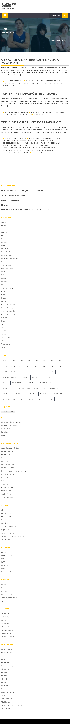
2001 (5, 361)
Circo (44, 81)
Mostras (4, 281)
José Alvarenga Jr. (25, 145)
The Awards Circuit (7, 627)
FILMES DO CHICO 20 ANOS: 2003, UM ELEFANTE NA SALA (22, 191)
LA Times (4, 591)
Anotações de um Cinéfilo (10, 448)
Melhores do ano (18, 383)
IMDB (3, 562)
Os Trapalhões (46, 83)
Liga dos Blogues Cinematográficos (13, 471)
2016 (60, 366)
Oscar (3, 291)
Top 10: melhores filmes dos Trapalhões (31, 122)
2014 (44, 366)
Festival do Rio (6, 255)
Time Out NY (5, 708)
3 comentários (9, 86)
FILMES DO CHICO (9, 5)
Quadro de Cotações (8, 304)
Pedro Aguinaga (46, 148)
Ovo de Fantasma (7, 487)
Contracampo (6, 516)
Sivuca (10, 152)
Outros (3, 295)
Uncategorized (22, 112)
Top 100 (40, 399)
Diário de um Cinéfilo (8, 464)
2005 (37, 361)
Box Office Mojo (6, 555)
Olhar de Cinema (7, 288)
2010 (13, 366)
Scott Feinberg (6, 623)
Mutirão (4, 285)
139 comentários (37, 152)
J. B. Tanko (13, 145)
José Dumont (38, 145)
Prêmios (4, 301)
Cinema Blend (6, 662)
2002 (13, 361)
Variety (3, 601)
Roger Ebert (5, 530)
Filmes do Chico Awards (9, 258)
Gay (57, 377)
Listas (18, 138)
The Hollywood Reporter (9, 598)
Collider (4, 682)
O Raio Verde (5, 484)
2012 (29, 366)
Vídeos (3, 347)
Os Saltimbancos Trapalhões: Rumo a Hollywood (30, 61)
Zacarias (28, 114)
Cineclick (4, 659)
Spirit (3, 327)
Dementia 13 (5, 461)
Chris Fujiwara (6, 513)
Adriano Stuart (49, 138)
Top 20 (30, 399)
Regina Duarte (14, 150)
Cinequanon (5, 669)
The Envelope (6, 633)
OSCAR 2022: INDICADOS (10, 200)
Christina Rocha (44, 141)
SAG (2, 324)
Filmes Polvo (5, 685)
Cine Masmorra (6, 656)
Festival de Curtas (7, 252)
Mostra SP (4, 278)
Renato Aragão (59, 83)
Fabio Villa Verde (47, 143)
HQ (64, 377)
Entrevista (4, 249)
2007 (52, 361)
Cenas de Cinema (7, 653)
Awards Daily (5, 614)
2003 (21, 361)
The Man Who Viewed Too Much (12, 536)
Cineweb (4, 679)
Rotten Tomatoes (7, 572)
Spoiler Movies (6, 494)
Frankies (4, 262)
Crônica (4, 232)
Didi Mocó (37, 143)
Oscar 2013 (32, 394)
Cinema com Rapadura (9, 666)
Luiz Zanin (5, 477)
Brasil (23, 372)
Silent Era (4, 695)
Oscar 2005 (54, 388)
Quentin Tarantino (59, 394)
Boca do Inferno (6, 649)
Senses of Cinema (7, 533)
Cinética (4, 672)
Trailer (3, 334)
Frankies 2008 (37, 377)
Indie (3, 272)
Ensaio (3, 245)
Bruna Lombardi (31, 141)
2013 (37, 366)
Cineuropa (4, 676)
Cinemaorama (6, 454)
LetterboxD (5, 432)
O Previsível (5, 481)
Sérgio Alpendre (6, 491)
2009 (5, 366)
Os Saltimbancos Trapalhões (29, 83)
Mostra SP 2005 (45, 383)
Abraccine (4, 510)
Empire (3, 588)
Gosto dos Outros (7, 268)
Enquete (4, 242)
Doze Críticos (5, 239)
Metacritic (4, 565)
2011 (21, 366)
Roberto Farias (39, 150)
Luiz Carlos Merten (7, 474)
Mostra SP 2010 (8, 388)
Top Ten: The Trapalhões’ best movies (29, 94)
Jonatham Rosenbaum (9, 526)
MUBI (3, 435)
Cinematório (5, 458)
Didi (31, 143)
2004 (29, 361)
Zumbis (50, 399)
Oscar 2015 (44, 394)
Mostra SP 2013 (39, 388)
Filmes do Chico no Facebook (11, 422)
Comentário (5, 229)
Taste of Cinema (7, 699)
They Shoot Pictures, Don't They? (12, 705)
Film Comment (6, 520)
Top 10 (23, 138)
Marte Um (4, 205)
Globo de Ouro (6, 265)
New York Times (6, 594)
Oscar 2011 (7, 394)
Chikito (3, 226)
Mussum (59, 112)
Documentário (34, 372)
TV (2, 341)
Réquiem (4, 318)
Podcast (4, 298)
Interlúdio (4, 523)
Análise (3, 222)
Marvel (5, 383)
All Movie (4, 552)
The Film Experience (8, 637)
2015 (52, 366)
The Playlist (5, 702)
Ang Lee (14, 372)
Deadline (4, 585)
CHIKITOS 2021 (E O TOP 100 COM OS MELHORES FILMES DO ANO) (25, 210)
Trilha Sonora (6, 337)
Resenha (19, 81)
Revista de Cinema (7, 692)
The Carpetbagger (7, 630)
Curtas (3, 235)
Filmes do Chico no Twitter (10, 425)
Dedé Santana (52, 81)
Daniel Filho (13, 143)
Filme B (4, 559)
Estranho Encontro (7, 468)
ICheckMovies (6, 429)
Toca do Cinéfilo (7, 497)
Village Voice (5, 539)
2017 (40, 81)
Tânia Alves (17, 152)
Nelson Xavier (22, 148)
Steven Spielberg (9, 399)
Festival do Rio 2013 (10, 377)
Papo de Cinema (7, 689)
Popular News (55, 15)
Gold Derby (5, 617)
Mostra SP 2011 (24, 388)
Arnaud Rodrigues (18, 141)
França (49, 377)
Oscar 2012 (20, 394)
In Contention (6, 620)
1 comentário (39, 114)
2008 (60, 361)
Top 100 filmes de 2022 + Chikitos (13, 195)
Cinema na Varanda (8, 451)
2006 (44, 361)
